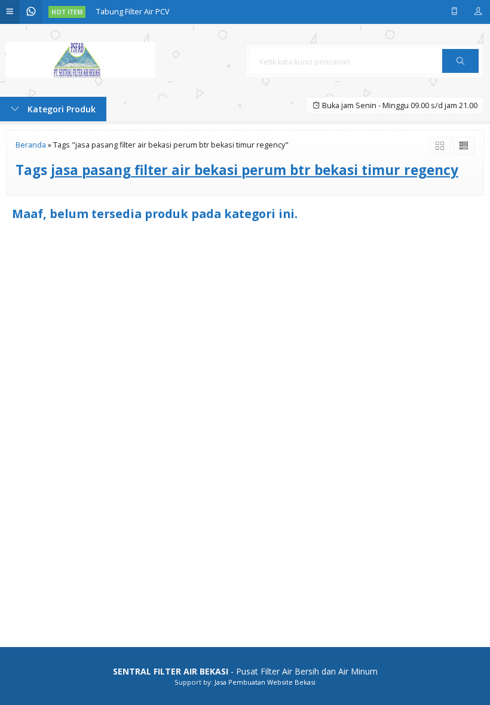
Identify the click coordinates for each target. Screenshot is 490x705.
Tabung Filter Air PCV (133, 12)
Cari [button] (460, 72)
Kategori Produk (60, 109)
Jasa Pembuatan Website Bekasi (265, 682)
